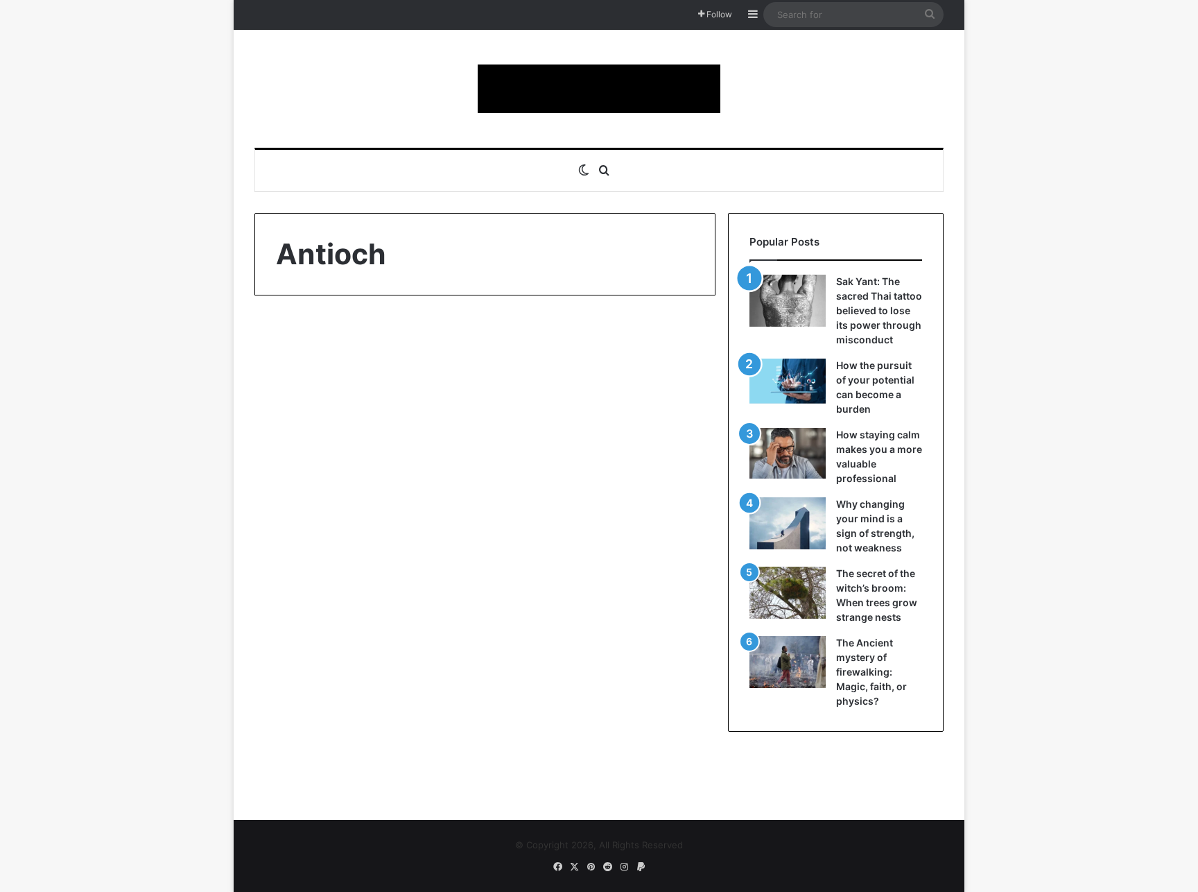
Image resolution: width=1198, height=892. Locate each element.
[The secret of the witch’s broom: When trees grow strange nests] (787, 593)
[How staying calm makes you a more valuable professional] (787, 453)
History (299, 346)
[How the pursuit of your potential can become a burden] (787, 384)
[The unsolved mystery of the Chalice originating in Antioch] (365, 570)
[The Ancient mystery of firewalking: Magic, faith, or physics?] (787, 662)
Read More (318, 731)
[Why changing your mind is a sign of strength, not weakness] (787, 523)
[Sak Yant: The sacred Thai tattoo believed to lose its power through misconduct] (787, 301)
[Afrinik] (599, 89)
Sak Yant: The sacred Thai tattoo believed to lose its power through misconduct (879, 310)
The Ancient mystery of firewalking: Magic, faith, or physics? (871, 672)
